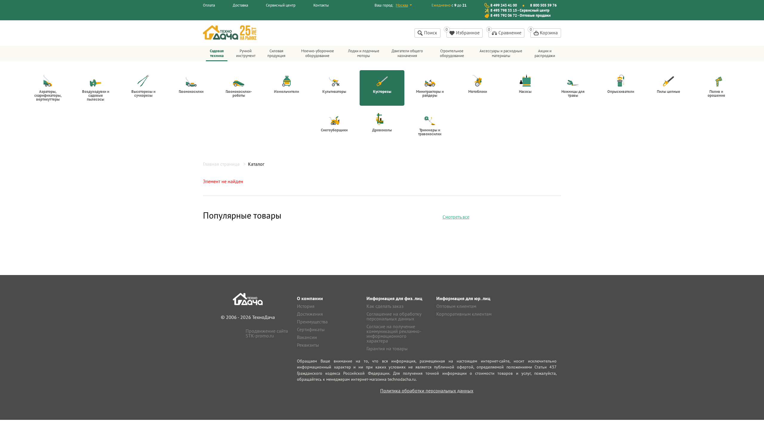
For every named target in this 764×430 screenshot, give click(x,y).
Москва (402, 5)
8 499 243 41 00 (503, 5)
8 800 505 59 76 (543, 5)
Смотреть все (456, 216)
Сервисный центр (280, 5)
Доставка (240, 5)
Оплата (209, 5)
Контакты (321, 5)
